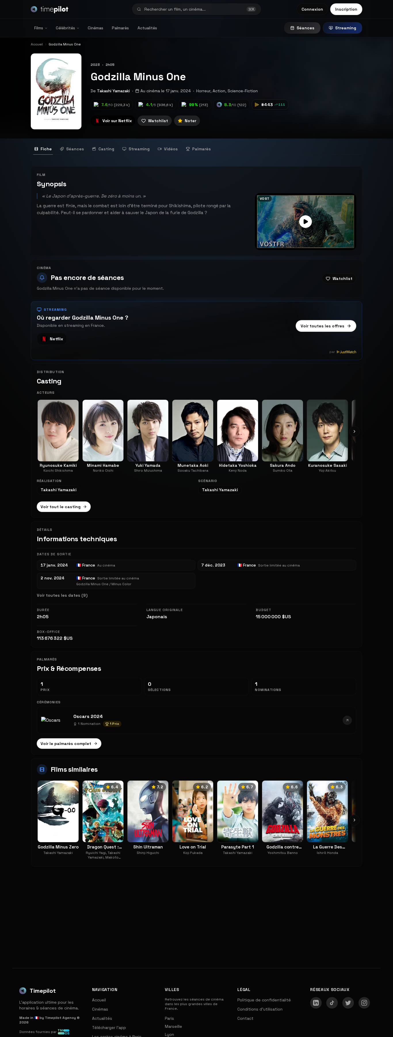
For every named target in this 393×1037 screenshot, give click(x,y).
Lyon (169, 1034)
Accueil (99, 1000)
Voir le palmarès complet (66, 743)
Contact (245, 1018)
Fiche (46, 148)
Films (38, 27)
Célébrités (65, 27)
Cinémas (95, 27)
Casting (106, 148)
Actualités (147, 27)
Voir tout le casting (61, 506)
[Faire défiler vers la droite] (354, 431)
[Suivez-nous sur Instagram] (364, 1003)
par (332, 351)
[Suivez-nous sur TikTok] (332, 1003)
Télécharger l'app (109, 1027)
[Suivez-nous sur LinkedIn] (316, 1003)
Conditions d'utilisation (260, 1009)
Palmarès (120, 27)
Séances (305, 27)
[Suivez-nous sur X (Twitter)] (348, 1003)
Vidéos (171, 148)
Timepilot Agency (60, 1017)
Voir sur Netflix (116, 120)
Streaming (345, 27)
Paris (169, 1018)
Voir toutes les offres (322, 326)
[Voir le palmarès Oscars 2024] (347, 720)
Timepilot (43, 990)
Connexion (312, 9)
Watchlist (158, 120)
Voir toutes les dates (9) (62, 595)
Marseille (173, 1026)
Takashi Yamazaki (113, 90)
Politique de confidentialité (264, 1000)
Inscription (346, 9)
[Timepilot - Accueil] (49, 9)
